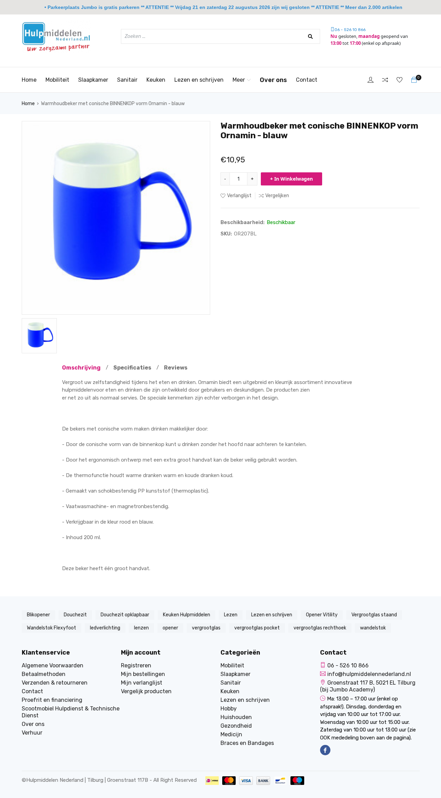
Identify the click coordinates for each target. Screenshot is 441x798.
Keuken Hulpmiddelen (186, 615)
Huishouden (236, 717)
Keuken (155, 80)
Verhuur (32, 732)
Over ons (273, 80)
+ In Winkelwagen (291, 178)
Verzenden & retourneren (55, 682)
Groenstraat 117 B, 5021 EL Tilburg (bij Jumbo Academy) (368, 686)
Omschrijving (81, 367)
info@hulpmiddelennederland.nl (369, 674)
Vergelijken (277, 196)
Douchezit (75, 615)
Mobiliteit (57, 80)
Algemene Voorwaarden (52, 665)
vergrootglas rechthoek (320, 628)
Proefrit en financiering (52, 700)
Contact (306, 80)
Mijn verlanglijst (141, 682)
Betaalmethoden (43, 674)
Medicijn (231, 734)
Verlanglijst (239, 196)
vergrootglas (206, 628)
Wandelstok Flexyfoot (51, 628)
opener (170, 628)
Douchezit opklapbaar (125, 615)
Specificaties (132, 367)
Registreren (136, 665)
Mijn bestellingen (143, 674)
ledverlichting (105, 628)
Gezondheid (236, 726)
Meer (239, 80)
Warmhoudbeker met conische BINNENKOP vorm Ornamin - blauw (113, 104)
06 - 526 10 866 (350, 29)
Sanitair (127, 80)
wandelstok (373, 628)
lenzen (141, 628)
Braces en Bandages (247, 743)
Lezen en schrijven (199, 80)
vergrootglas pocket (257, 628)
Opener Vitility (322, 615)
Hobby (228, 708)
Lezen (230, 615)
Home (29, 80)
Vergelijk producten (146, 691)
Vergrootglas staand (374, 615)
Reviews (175, 367)
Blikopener (38, 615)
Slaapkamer (93, 80)
